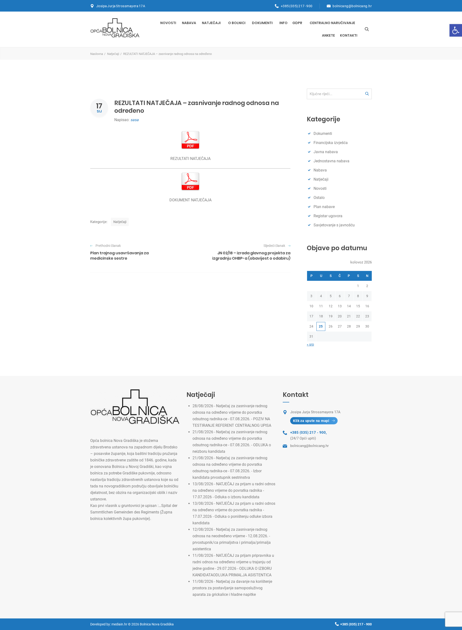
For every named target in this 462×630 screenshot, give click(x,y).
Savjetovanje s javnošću (334, 225)
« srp (310, 344)
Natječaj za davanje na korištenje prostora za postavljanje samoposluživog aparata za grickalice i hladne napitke (232, 588)
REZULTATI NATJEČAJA (190, 158)
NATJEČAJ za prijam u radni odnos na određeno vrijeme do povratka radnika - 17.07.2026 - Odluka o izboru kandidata (233, 490)
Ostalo (319, 197)
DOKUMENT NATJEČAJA (190, 200)
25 (321, 326)
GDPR (297, 22)
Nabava (189, 22)
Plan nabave (324, 206)
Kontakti (348, 35)
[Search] (367, 29)
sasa (134, 120)
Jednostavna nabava (331, 161)
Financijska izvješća (331, 142)
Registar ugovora (328, 216)
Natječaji (211, 22)
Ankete (328, 35)
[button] (455, 30)
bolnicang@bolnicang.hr (352, 6)
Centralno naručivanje (332, 22)
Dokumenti (262, 22)
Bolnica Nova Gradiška (157, 624)
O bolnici (236, 22)
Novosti (168, 22)
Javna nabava (326, 152)
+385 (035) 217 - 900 (297, 6)
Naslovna (96, 54)
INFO (283, 22)
